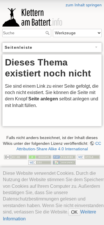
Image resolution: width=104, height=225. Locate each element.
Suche (48, 33)
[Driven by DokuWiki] (64, 162)
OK (74, 212)
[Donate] (39, 156)
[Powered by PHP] (64, 156)
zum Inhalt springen (84, 5)
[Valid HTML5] (88, 156)
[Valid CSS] (39, 162)
